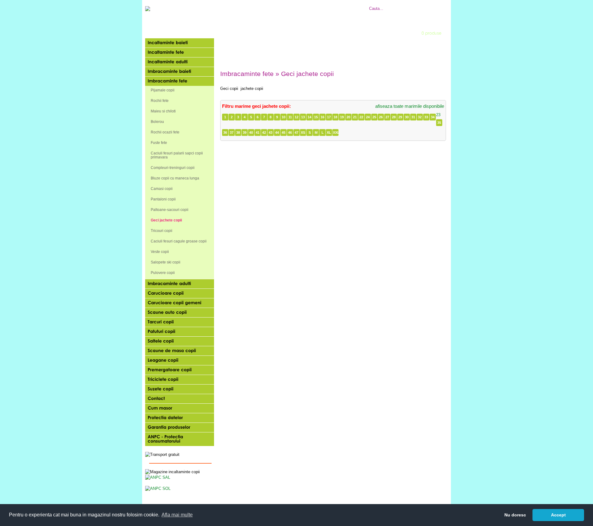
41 (257, 132)
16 (322, 117)
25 (374, 117)
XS (303, 132)
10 (283, 117)
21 (355, 117)
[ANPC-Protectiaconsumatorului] (179, 439)
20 (348, 117)
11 (290, 117)
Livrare (294, 5)
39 (244, 132)
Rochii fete (160, 101)
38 (238, 132)
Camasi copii (162, 189)
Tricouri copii (161, 231)
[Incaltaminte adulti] (179, 62)
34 (433, 117)
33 (426, 117)
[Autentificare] (264, 33)
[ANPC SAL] (157, 477)
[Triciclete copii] (179, 379)
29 (400, 117)
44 (277, 132)
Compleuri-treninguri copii (173, 168)
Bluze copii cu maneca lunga (175, 178)
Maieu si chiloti (163, 111)
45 (283, 132)
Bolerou (157, 122)
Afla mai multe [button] (177, 514)
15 (316, 117)
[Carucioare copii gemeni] (179, 303)
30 (407, 117)
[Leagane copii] (179, 360)
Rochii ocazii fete (165, 132)
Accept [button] (558, 514)
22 (361, 117)
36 (225, 132)
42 (264, 132)
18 (335, 117)
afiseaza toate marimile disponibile (409, 106)
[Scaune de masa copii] (179, 351)
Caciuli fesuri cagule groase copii (179, 241)
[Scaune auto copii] (179, 312)
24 (368, 117)
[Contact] (179, 398)
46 (290, 132)
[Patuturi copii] (179, 331)
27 (387, 117)
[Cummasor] (179, 408)
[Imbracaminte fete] (179, 81)
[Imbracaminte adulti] (179, 283)
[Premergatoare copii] (179, 370)
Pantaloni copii (163, 199)
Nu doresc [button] (515, 514)
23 (438, 114)
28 (394, 117)
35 (439, 122)
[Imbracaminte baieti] (179, 71)
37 (231, 132)
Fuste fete (159, 143)
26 (381, 117)
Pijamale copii (163, 90)
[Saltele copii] (179, 341)
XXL (336, 132)
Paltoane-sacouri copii (169, 210)
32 (420, 117)
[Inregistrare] (304, 33)
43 (270, 132)
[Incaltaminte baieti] (179, 43)
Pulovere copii (163, 273)
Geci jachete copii (166, 220)
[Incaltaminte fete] (179, 52)
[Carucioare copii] (179, 293)
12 (296, 117)
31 (413, 117)
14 (309, 117)
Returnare (312, 5)
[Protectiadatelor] (179, 418)
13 (303, 117)
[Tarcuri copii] (179, 322)
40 (251, 132)
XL (329, 132)
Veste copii (160, 252)
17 (329, 117)
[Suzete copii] (179, 389)
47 (296, 132)
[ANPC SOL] (157, 488)
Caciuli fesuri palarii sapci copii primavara (177, 155)
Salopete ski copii (165, 262)
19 (342, 117)
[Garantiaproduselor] (179, 427)
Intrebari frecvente (268, 5)
